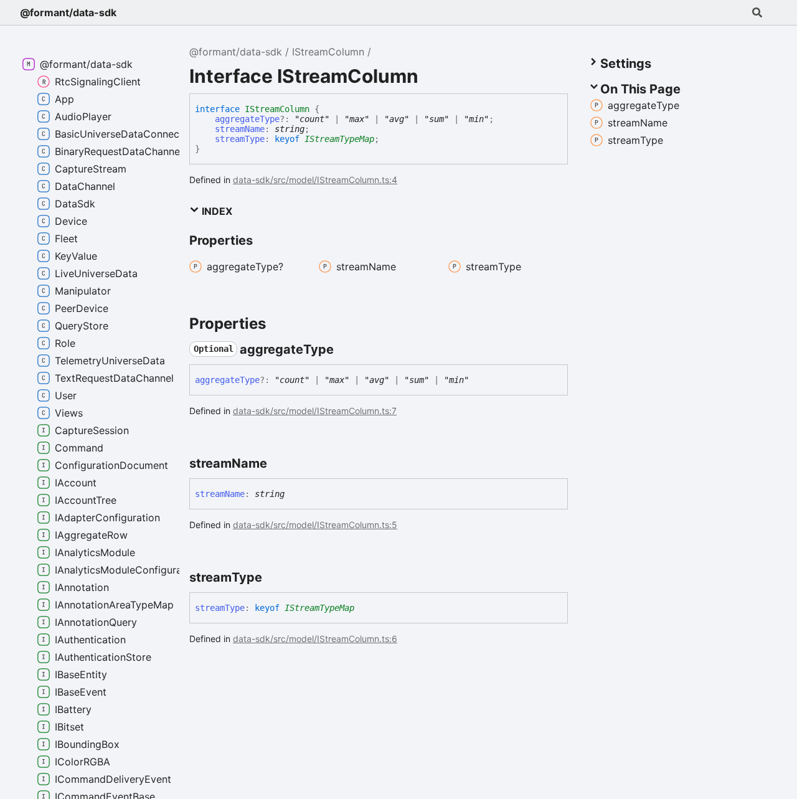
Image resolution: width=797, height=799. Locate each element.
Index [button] (215, 211)
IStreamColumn (328, 51)
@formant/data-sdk (68, 12)
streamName (240, 129)
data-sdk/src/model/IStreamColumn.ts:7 (315, 410)
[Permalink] (345, 349)
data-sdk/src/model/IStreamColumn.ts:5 (315, 524)
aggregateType (247, 119)
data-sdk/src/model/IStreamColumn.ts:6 (315, 638)
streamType (240, 139)
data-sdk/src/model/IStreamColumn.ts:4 (315, 179)
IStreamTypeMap (339, 139)
